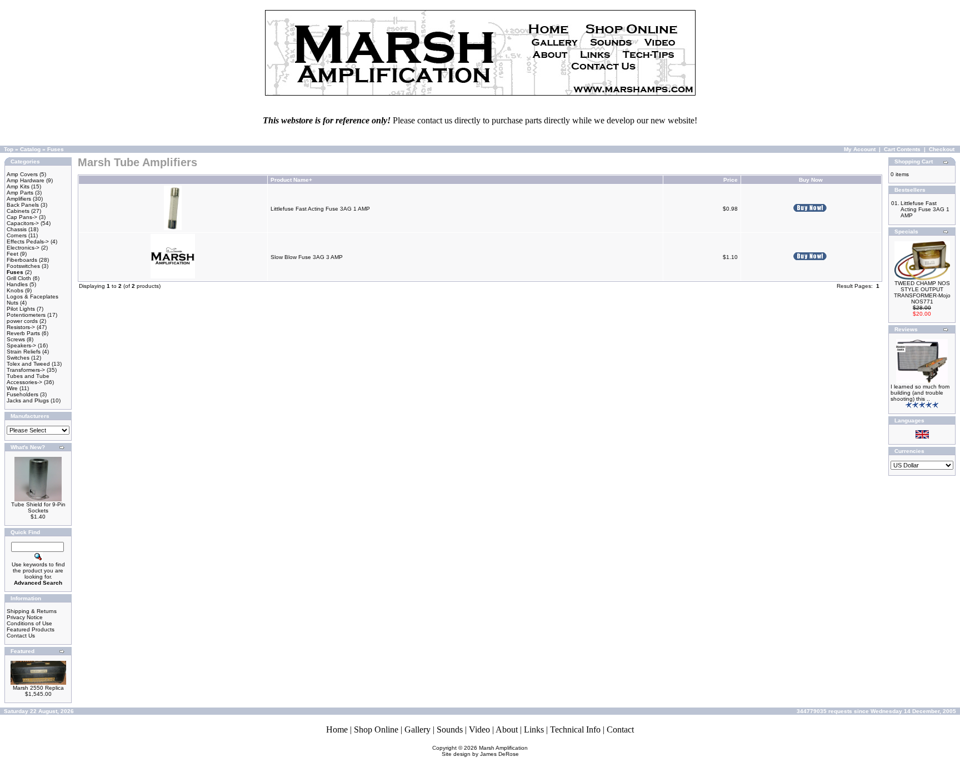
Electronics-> (23, 248)
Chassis (17, 229)
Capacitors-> (23, 223)
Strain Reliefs (24, 351)
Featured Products (30, 629)
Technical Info (575, 729)
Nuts (12, 303)
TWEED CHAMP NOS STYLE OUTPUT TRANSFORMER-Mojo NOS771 (922, 292)
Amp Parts (20, 193)
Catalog (30, 149)
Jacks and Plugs (28, 400)
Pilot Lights (21, 309)
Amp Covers (22, 174)
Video (479, 729)
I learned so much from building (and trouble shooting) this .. (920, 393)
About (507, 729)
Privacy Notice (25, 617)
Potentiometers (26, 315)
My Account (860, 149)
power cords (22, 321)
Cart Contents (902, 149)
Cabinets (18, 211)
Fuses (55, 149)
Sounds (450, 729)
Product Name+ (291, 180)
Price (730, 180)
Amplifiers (19, 199)
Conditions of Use (29, 623)
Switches (18, 358)
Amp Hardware (25, 180)
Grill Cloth (19, 278)
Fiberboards (22, 260)
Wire (12, 388)
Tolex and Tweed (28, 364)
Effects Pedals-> (28, 241)
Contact (620, 729)
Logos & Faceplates (32, 296)
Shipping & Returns (32, 611)
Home (337, 729)
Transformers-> (26, 370)
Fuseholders (22, 394)
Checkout (941, 149)
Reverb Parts (23, 333)
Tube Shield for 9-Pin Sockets (38, 507)
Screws (16, 339)
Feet (12, 254)
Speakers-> (21, 345)
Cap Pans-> (22, 217)
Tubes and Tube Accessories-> (28, 379)
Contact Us (21, 635)
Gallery (417, 729)
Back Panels (23, 205)
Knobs (15, 290)
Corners (17, 235)
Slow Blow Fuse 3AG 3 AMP (307, 257)
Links (534, 729)
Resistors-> (21, 327)
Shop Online (376, 729)
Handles (17, 284)
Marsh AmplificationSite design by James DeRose (485, 751)
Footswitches (23, 266)
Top (8, 149)
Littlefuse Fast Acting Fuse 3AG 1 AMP (320, 209)
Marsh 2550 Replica (38, 688)
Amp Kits (18, 186)
